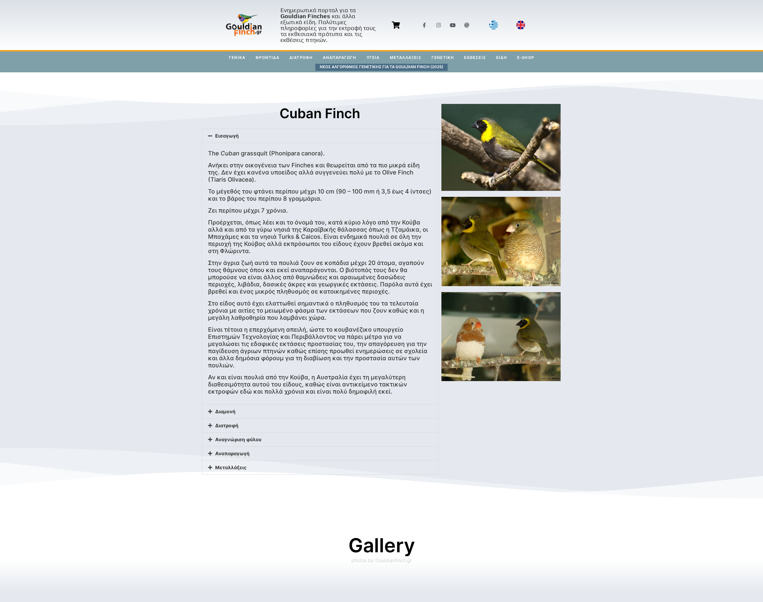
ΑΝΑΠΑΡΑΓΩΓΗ (339, 57)
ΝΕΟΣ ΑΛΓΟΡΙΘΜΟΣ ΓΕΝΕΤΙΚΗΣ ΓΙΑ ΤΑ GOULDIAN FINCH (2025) (381, 66)
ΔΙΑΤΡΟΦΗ (301, 57)
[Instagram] (438, 25)
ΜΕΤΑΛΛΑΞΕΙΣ (405, 57)
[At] (467, 25)
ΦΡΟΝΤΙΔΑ (267, 57)
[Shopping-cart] (395, 25)
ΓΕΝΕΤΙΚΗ (443, 57)
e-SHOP (525, 57)
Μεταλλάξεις (230, 467)
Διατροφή (226, 425)
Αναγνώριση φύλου (238, 439)
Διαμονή (225, 411)
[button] (320, 136)
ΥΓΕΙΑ (373, 57)
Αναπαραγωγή (232, 453)
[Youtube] (453, 25)
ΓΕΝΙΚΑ (237, 57)
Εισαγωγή (227, 136)
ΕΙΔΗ (501, 57)
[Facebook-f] (424, 25)
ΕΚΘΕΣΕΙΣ (475, 57)
